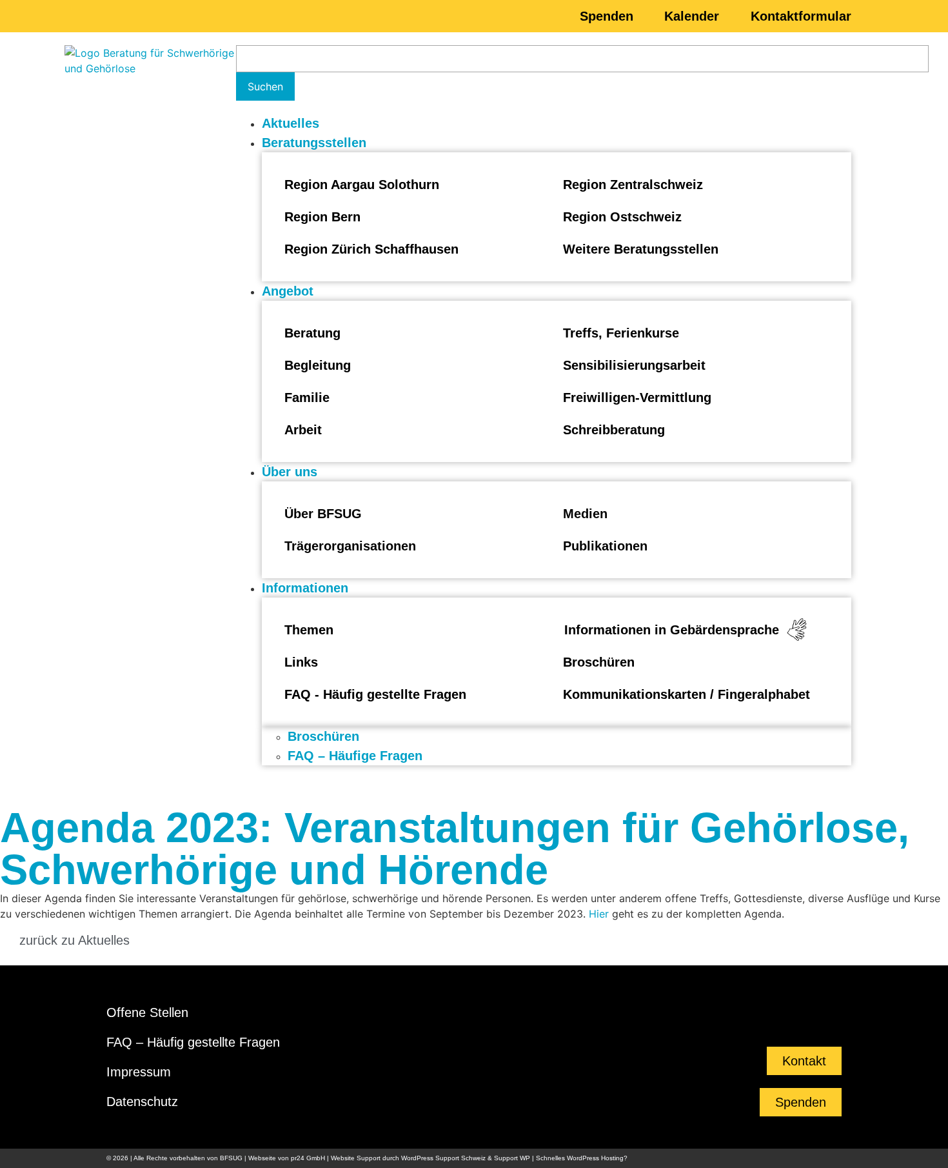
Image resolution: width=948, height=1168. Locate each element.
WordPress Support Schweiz (443, 1158)
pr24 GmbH (308, 1158)
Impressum (138, 1072)
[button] (556, 142)
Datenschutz (142, 1101)
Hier (599, 913)
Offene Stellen (147, 1012)
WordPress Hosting (595, 1158)
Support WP (512, 1158)
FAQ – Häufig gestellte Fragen (193, 1042)
